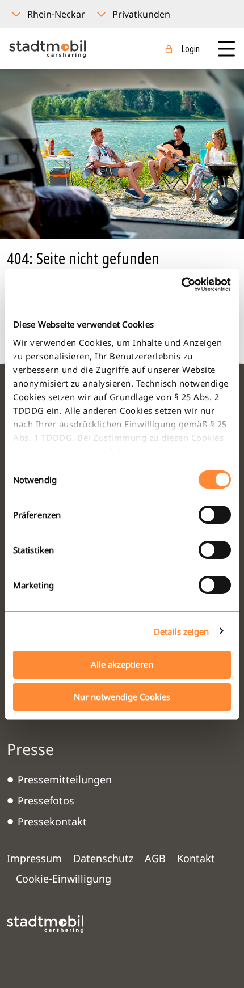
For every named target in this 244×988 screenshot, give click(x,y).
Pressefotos (46, 800)
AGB (155, 858)
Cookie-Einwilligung (63, 878)
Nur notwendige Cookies (122, 696)
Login (190, 49)
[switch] (215, 515)
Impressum (34, 858)
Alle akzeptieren (122, 664)
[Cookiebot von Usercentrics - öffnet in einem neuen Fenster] (181, 284)
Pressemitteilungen (65, 779)
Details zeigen (181, 631)
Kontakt (196, 858)
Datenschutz (103, 858)
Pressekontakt (52, 821)
